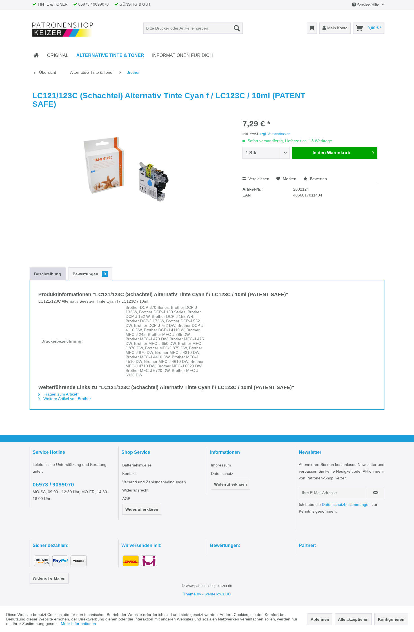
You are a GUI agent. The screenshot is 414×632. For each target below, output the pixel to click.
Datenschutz (222, 473)
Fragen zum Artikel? (60, 394)
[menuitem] (193, 28)
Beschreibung (47, 274)
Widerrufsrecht (135, 490)
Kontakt (129, 473)
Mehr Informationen (78, 623)
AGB (126, 498)
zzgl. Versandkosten (275, 134)
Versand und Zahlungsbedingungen (154, 482)
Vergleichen (258, 179)
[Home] (36, 55)
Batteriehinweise (137, 465)
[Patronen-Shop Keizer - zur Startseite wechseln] (62, 30)
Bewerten (318, 179)
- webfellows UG (216, 594)
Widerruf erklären (141, 509)
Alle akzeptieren (353, 619)
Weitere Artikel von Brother (66, 398)
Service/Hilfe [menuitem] (368, 5)
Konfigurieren (391, 619)
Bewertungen (89, 274)
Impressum (221, 465)
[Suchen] (237, 28)
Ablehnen (320, 619)
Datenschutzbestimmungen (346, 504)
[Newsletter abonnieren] (375, 492)
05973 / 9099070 (53, 485)
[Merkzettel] (312, 28)
